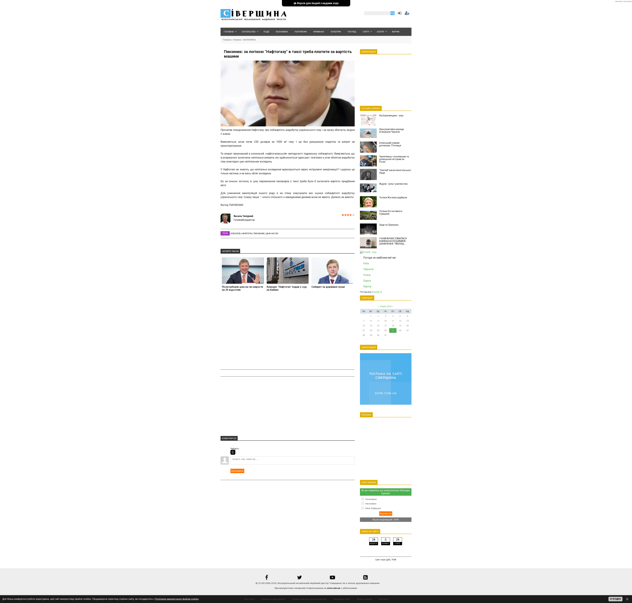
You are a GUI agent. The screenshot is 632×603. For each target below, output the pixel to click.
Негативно (370, 503)
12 (400, 321)
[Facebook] (266, 578)
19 (400, 326)
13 (407, 321)
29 (371, 335)
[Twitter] (299, 578)
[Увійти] (399, 14)
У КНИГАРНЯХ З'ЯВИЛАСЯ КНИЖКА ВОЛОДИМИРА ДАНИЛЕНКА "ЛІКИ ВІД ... (393, 241)
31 (385, 335)
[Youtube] (332, 578)
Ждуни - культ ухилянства (393, 184)
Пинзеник (259, 233)
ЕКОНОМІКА (249, 39)
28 (364, 335)
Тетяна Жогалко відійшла (393, 197)
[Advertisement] (288, 332)
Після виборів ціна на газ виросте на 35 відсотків (242, 288)
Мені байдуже (373, 508)
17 (385, 326)
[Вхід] (232, 452)
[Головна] (253, 20)
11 (393, 321)
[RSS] (365, 578)
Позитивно (371, 499)
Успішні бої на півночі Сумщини (390, 212)
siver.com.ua (333, 588)
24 (385, 330)
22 (371, 330)
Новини (237, 39)
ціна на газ (272, 233)
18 (393, 326)
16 (378, 326)
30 (378, 335)
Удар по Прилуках (388, 224)
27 (407, 330)
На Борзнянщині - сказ (391, 115)
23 (378, 330)
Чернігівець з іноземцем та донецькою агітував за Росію (394, 159)
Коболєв (235, 233)
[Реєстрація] (407, 14)
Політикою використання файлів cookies (177, 599)
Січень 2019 (385, 306)
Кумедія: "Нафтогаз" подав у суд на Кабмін (287, 288)
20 (407, 326)
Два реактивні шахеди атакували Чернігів (391, 130)
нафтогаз (246, 233)
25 (393, 330)
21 (364, 330)
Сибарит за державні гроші (328, 286)
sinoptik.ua (376, 292)
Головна (227, 39)
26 (400, 330)
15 (371, 326)
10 (385, 321)
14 (364, 326)
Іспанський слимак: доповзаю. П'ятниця (390, 144)
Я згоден (615, 599)
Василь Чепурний (243, 216)
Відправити (237, 471)
